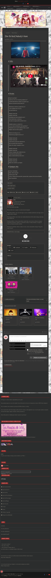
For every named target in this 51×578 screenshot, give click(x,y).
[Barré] (16, 341)
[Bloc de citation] (22, 341)
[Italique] (12, 341)
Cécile (12, 39)
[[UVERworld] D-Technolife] (11, 284)
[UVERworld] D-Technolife (12, 289)
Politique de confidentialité (7, 515)
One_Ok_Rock (26, 192)
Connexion (45, 331)
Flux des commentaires (5, 531)
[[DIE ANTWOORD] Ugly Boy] (25, 309)
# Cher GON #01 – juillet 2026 (23, 1)
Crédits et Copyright (6, 512)
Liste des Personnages (6, 498)
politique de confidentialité (34, 353)
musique (13, 192)
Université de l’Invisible (21, 8)
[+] (29, 340)
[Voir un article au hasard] (49, 7)
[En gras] (10, 341)
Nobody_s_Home (34, 192)
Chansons (8, 33)
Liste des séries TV (5, 489)
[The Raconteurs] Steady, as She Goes (35, 300)
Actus (8, 6)
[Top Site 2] (1, 454)
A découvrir (10, 8)
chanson (19, 192)
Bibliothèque (16, 6)
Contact (3, 509)
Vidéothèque (26, 6)
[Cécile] (10, 200)
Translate (10, 473)
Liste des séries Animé (6, 486)
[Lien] (25, 341)
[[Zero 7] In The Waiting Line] (40, 309)
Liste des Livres (5, 503)
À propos (10, 197)
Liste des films (5, 492)
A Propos (3, 506)
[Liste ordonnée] (18, 341)
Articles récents (17, 197)
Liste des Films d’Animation (7, 495)
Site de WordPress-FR (5, 534)
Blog (32, 8)
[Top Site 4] (2, 454)
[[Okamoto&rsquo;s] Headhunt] (11, 270)
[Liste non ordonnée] (20, 341)
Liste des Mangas (5, 501)
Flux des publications (5, 528)
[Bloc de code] (23, 341)
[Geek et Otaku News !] (2, 8)
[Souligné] (14, 341)
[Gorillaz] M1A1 (9, 299)
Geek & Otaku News (31, 352)
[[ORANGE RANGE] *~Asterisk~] (26, 270)
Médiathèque (36, 6)
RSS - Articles (5, 465)
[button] (10, 6)
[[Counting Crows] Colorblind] (10, 309)
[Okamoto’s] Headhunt (12, 275)
